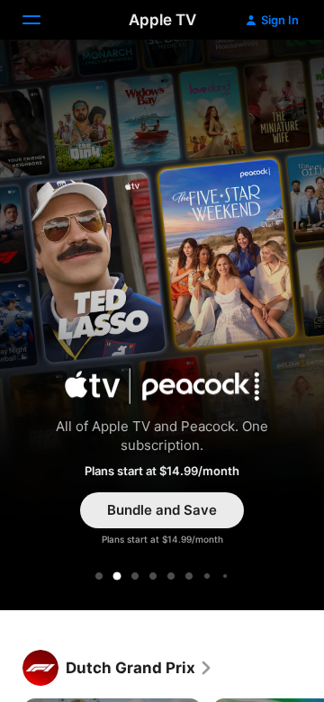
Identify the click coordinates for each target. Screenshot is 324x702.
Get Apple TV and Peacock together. (162, 328)
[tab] (99, 576)
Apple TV (162, 20)
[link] (139, 668)
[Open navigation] (42, 20)
